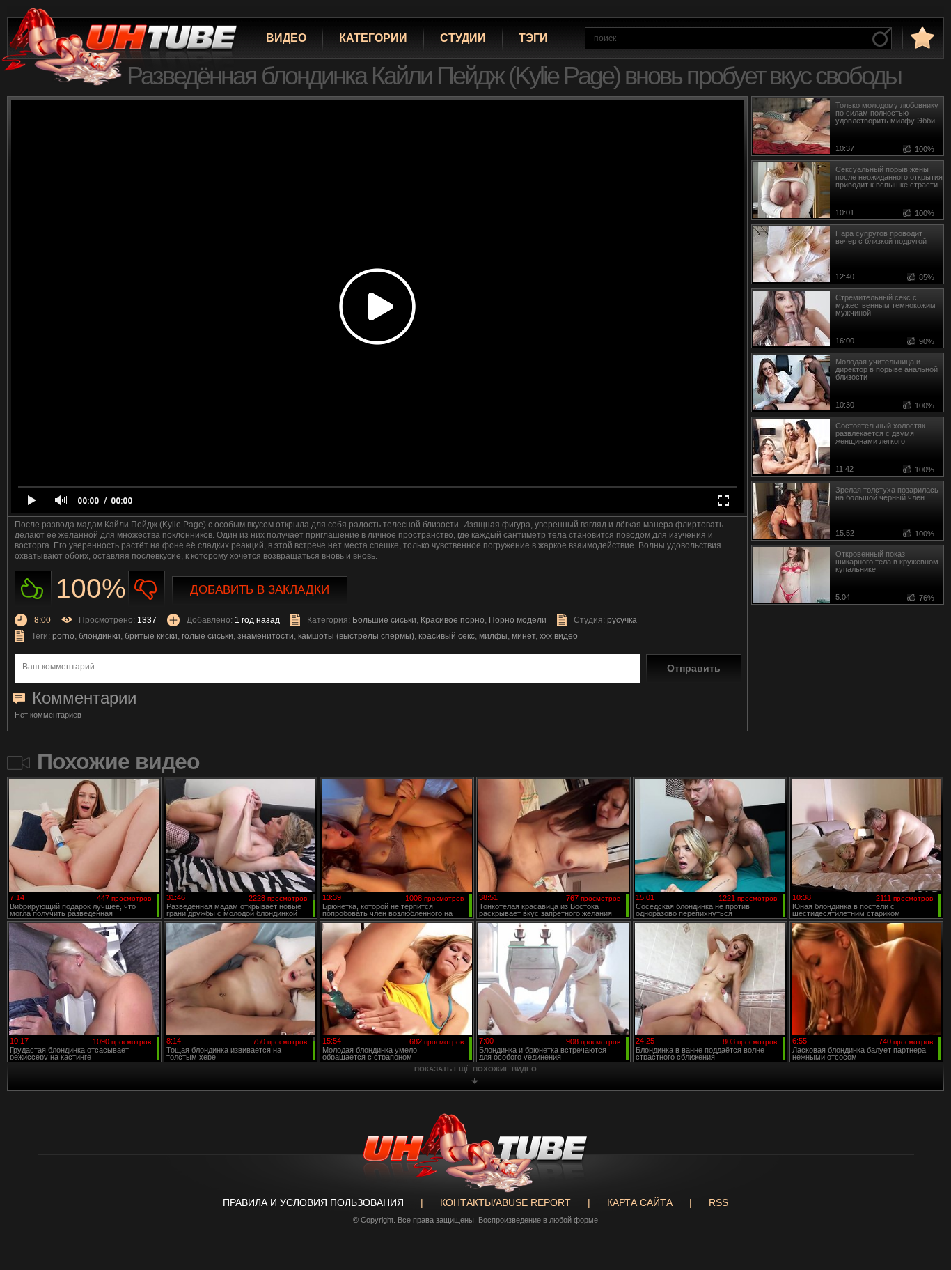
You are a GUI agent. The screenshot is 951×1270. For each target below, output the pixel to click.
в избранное (921, 37)
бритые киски (151, 636)
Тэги (533, 38)
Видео (286, 38)
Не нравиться (146, 589)
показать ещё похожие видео (475, 1069)
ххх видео (559, 636)
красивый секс (446, 636)
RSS (718, 1202)
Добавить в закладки (259, 589)
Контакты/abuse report (505, 1202)
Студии (463, 38)
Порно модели (518, 620)
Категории (373, 38)
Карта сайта (640, 1202)
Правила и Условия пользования (313, 1202)
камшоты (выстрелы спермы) (356, 636)
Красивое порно (453, 620)
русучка (622, 620)
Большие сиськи (384, 620)
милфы (493, 636)
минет (523, 636)
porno (63, 636)
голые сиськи (207, 636)
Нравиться (33, 589)
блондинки (99, 636)
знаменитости (265, 636)
